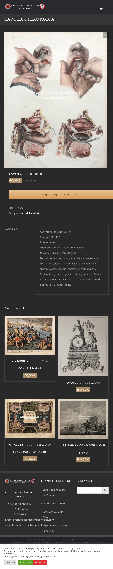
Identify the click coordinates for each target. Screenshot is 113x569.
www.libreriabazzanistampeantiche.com (28, 525)
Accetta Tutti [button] (25, 562)
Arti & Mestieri (30, 213)
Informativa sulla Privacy (53, 514)
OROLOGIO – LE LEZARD (83, 383)
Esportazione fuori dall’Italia (54, 492)
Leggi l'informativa (46, 556)
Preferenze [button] (10, 562)
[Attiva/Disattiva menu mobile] (107, 8)
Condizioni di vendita (55, 503)
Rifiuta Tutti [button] (40, 562)
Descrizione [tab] (12, 229)
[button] (106, 35)
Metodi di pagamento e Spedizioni (56, 528)
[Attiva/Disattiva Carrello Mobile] (101, 8)
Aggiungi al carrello (61, 194)
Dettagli (44, 336)
